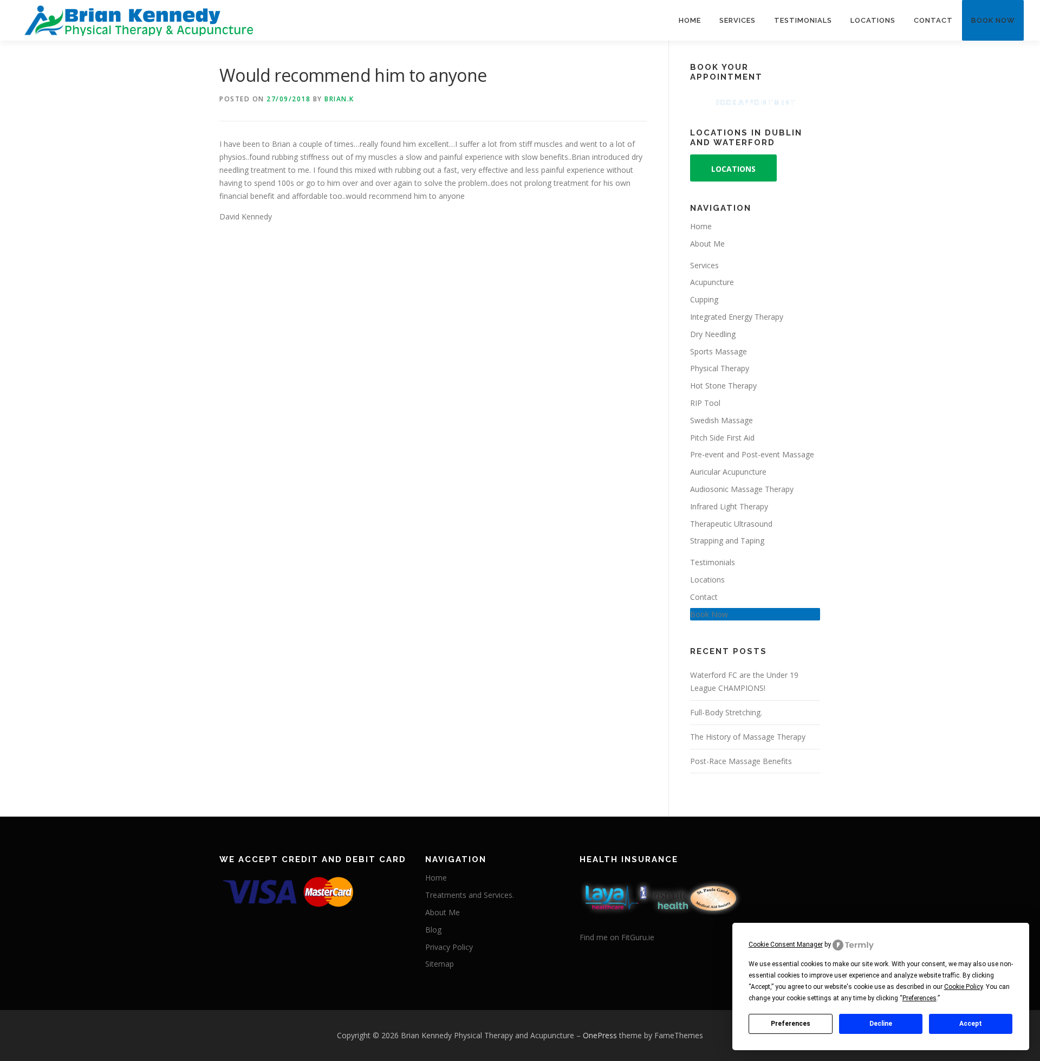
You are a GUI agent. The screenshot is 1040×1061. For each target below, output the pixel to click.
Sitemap (439, 964)
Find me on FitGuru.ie (617, 937)
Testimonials (803, 20)
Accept (970, 1023)
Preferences (790, 1023)
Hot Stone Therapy (723, 385)
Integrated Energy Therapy (736, 317)
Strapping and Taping (727, 540)
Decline (880, 1023)
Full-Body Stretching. (726, 712)
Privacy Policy (449, 947)
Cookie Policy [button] (963, 987)
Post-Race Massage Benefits (741, 761)
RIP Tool (705, 403)
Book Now (993, 20)
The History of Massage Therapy (747, 737)
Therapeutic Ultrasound (731, 524)
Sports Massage (718, 351)
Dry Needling (713, 334)
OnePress (600, 1035)
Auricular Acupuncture (728, 472)
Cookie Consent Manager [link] (786, 944)
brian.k (339, 98)
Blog (433, 929)
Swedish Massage (721, 420)
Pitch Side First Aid (722, 437)
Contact (933, 20)
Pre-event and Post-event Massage (752, 454)
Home (690, 20)
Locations (872, 20)
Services (737, 20)
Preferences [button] (919, 998)
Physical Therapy (719, 368)
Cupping (704, 299)
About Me (707, 243)
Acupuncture (712, 282)
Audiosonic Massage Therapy (742, 489)
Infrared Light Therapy (729, 506)
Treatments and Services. (469, 895)
